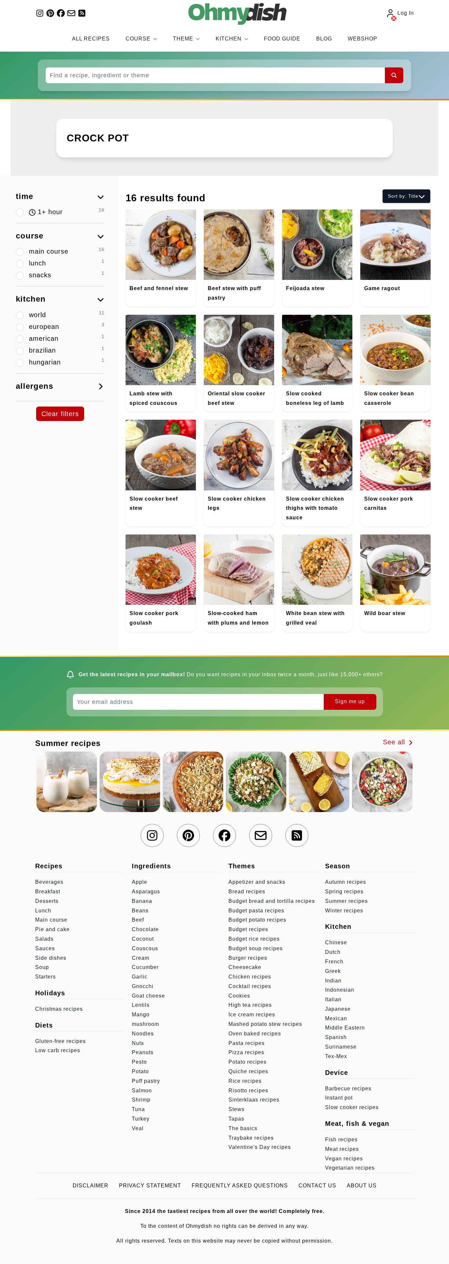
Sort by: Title (403, 196)
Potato (140, 1071)
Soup (42, 967)
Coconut (143, 939)
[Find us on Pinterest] (50, 13)
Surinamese (341, 1047)
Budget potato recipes (257, 920)
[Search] (394, 75)
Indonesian (339, 990)
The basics (242, 1128)
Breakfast (47, 891)
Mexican (336, 1018)
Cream (140, 958)
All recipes (91, 38)
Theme (183, 38)
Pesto (139, 1062)
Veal (138, 1128)
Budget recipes (248, 929)
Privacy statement (150, 1185)
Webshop (362, 38)
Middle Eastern (345, 1027)
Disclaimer (90, 1185)
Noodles (143, 1033)
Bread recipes (246, 891)
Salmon (142, 1090)
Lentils (141, 1005)
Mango (141, 1014)
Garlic (140, 976)
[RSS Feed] (81, 13)
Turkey (141, 1119)
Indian (333, 980)
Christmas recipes (59, 1009)
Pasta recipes (246, 1043)
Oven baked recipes (254, 1033)
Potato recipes (247, 1062)
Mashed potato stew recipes (265, 1024)
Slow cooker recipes (352, 1107)
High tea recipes (250, 1005)
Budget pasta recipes (256, 910)
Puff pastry (146, 1081)
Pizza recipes (246, 1052)
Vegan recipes (344, 1158)
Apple (139, 882)
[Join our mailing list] (71, 13)
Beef (138, 920)
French (334, 961)
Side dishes (50, 958)
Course (138, 38)
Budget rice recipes (254, 939)
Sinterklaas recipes (253, 1100)
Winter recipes (344, 910)
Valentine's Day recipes (259, 1147)
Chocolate (145, 929)
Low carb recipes (57, 1050)
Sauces (45, 948)
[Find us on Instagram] (39, 13)
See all (395, 742)
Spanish (336, 1037)
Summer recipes (346, 901)
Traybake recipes (251, 1138)
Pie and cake (52, 929)
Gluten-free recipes (60, 1041)
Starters (45, 976)
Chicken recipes (249, 976)
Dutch (333, 952)
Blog (324, 38)
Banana (142, 901)
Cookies (239, 996)
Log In (405, 13)
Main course (51, 920)
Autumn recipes (345, 882)
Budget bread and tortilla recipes (271, 901)
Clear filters (60, 413)
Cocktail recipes (249, 986)
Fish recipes (341, 1139)
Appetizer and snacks (256, 882)
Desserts (47, 901)
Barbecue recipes (348, 1088)
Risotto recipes (248, 1090)
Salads (44, 939)
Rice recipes (245, 1081)
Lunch (43, 910)
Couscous (145, 948)
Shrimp (141, 1100)
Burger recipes (247, 958)
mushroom (145, 1024)
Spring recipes (344, 891)
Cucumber (145, 967)
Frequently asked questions (240, 1185)
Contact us (317, 1185)
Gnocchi (143, 986)
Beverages (49, 882)
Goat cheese (148, 996)
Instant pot (339, 1098)
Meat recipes (342, 1149)
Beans (140, 910)
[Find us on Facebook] (60, 13)
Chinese (336, 942)
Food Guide (282, 38)
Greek (333, 971)
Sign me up (350, 701)
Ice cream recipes (251, 1014)
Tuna (138, 1109)
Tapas (236, 1119)
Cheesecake (244, 967)
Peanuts (143, 1052)
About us (362, 1185)
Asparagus (146, 891)
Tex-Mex (336, 1056)
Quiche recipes (248, 1071)
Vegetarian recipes (350, 1168)
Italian (333, 999)
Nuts (138, 1043)
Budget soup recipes (255, 948)
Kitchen (229, 38)
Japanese (338, 1009)
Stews (236, 1109)
